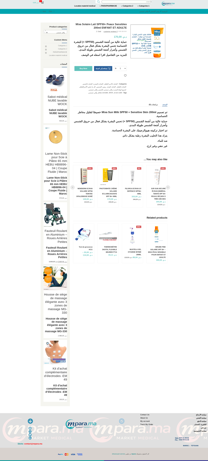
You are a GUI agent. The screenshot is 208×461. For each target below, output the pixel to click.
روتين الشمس (155, 11)
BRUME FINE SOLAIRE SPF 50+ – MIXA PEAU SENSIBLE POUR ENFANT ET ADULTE (157, 252)
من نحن (203, 428)
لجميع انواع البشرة (120, 90)
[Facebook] (30, 428)
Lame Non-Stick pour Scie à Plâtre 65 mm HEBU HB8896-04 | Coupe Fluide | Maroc (55, 185)
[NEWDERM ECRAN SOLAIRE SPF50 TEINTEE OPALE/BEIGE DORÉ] (84, 176)
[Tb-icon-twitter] (30, 434)
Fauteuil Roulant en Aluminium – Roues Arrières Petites (56, 252)
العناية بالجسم (88, 84)
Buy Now (83, 68)
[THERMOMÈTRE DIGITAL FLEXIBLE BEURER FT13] (108, 234)
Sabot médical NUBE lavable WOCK (58, 113)
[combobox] (55, 31)
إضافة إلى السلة (101, 68)
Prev (50, 11)
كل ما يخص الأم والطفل (88, 87)
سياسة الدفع (201, 421)
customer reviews (111, 31)
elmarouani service (118, 454)
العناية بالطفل (121, 87)
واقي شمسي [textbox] (56, 32)
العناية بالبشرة (98, 84)
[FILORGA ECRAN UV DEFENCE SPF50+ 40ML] (132, 176)
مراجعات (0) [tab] (153, 105)
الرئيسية (164, 11)
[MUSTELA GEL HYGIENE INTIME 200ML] (132, 236)
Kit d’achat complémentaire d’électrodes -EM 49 (56, 390)
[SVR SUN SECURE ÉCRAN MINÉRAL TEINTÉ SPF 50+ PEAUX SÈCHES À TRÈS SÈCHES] (157, 176)
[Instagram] (30, 431)
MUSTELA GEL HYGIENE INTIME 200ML (134, 252)
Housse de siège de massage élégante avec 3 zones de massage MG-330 (56, 325)
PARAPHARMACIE (109, 6)
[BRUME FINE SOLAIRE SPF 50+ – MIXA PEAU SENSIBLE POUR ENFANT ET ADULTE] (157, 234)
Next (44, 11)
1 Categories (144, 6)
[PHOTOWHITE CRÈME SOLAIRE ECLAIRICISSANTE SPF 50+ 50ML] (108, 176)
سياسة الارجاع (201, 415)
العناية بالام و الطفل (111, 84)
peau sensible (103, 93)
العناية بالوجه (111, 87)
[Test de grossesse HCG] (84, 234)
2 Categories (127, 6)
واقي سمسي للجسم (105, 90)
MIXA (111, 93)
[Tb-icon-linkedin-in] (30, 438)
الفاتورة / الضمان (200, 424)
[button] (38, 2)
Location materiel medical (84, 6)
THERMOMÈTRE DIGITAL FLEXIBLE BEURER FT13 (109, 249)
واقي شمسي (143, 11)
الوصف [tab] (164, 105)
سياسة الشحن (201, 418)
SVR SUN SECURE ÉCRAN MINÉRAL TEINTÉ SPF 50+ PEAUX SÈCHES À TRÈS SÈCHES (158, 194)
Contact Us (144, 415)
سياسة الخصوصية (200, 431)
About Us (144, 418)
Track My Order (146, 424)
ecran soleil (118, 93)
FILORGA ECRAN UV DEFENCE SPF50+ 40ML (133, 191)
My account (145, 421)
